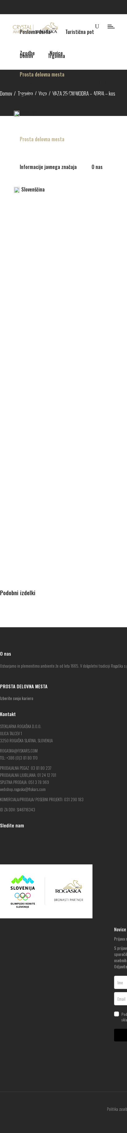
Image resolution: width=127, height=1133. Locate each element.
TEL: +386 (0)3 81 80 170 (19, 758)
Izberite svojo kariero (16, 698)
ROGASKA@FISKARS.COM (19, 751)
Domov (6, 93)
